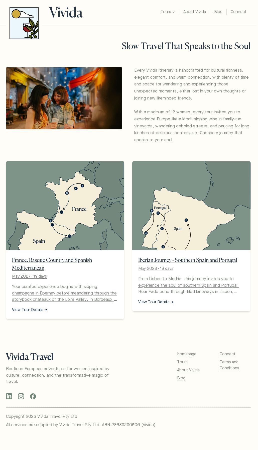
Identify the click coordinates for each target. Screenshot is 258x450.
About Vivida (194, 12)
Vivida (65, 12)
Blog (218, 12)
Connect (238, 12)
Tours (166, 12)
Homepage (186, 354)
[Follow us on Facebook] (33, 396)
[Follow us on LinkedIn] (9, 396)
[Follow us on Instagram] (21, 396)
